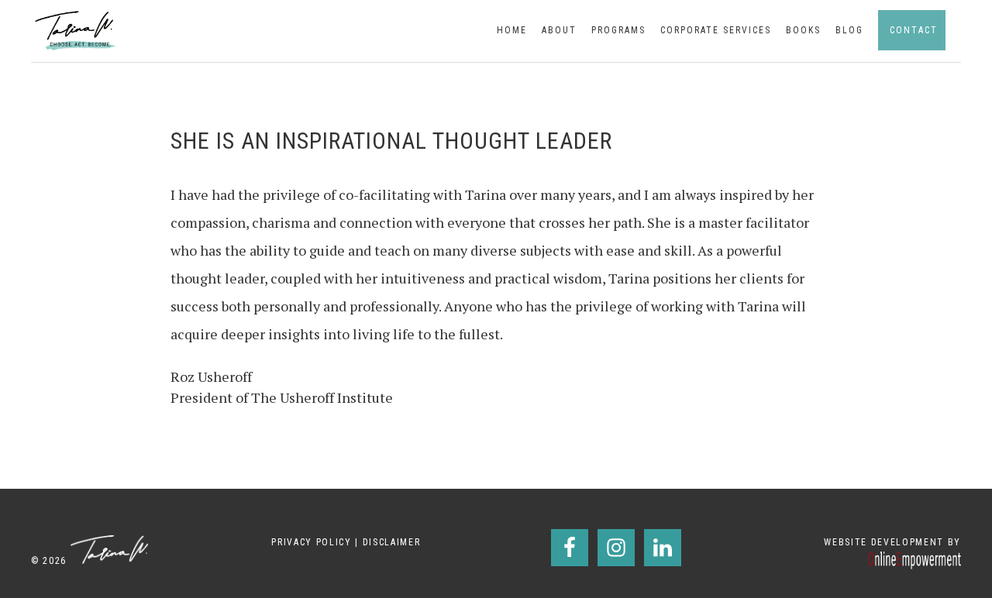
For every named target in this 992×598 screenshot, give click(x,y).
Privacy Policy (311, 542)
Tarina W (77, 30)
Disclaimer (392, 542)
